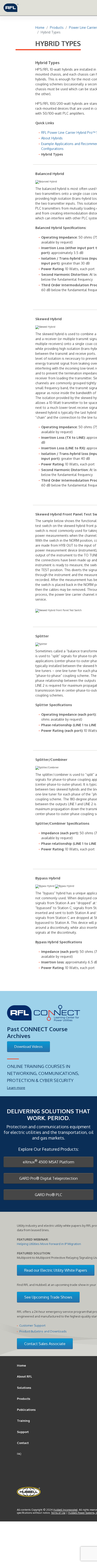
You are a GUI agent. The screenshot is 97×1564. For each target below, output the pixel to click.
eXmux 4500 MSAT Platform (48, 1161)
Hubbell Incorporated (65, 1509)
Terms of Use (58, 1512)
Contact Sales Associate (44, 1343)
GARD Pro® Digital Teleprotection (48, 1178)
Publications (26, 1410)
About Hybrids (52, 138)
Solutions (24, 1388)
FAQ (19, 1453)
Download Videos (28, 1046)
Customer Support (32, 1325)
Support (23, 1432)
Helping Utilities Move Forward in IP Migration (49, 1244)
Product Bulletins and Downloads (43, 1331)
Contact (23, 1443)
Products (23, 1399)
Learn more (16, 1087)
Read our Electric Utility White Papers (55, 1270)
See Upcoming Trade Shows (48, 1297)
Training (23, 1420)
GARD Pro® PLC (48, 1194)
